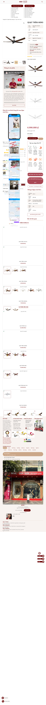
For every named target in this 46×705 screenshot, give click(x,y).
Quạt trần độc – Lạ (14, 10)
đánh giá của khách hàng (7, 155)
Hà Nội (9, 447)
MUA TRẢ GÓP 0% (35, 180)
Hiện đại (34, 197)
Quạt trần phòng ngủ (28, 14)
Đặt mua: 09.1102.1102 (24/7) (36, 174)
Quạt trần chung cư (28, 10)
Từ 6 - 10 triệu (35, 35)
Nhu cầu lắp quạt (29, 5)
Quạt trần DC (7, 142)
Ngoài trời (35, 38)
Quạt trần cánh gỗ (27, 17)
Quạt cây (13, 15)
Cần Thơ (20, 449)
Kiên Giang (25, 449)
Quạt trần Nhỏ (27, 15)
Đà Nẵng (18, 447)
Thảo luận (5, 167)
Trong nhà (39, 38)
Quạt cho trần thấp (28, 7)
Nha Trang (15, 449)
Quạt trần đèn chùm (28, 11)
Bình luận (23, 184)
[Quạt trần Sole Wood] (15, 434)
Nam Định (34, 449)
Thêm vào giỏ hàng (32, 138)
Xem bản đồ (27, 510)
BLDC (40, 200)
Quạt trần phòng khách (28, 13)
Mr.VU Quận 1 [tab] (10, 454)
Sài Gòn (5, 447)
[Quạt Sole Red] (30, 434)
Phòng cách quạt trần (17, 5)
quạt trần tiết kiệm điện (7, 143)
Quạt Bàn (13, 14)
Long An (5, 449)
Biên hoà (23, 447)
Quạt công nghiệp (14, 17)
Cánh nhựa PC (35, 29)
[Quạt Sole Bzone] (7, 434)
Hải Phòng (13, 447)
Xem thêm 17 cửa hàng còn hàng (35, 186)
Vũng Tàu (27, 447)
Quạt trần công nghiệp (28, 8)
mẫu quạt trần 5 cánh (16, 91)
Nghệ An (37, 447)
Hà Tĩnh (29, 449)
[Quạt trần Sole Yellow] (23, 434)
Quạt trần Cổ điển (14, 8)
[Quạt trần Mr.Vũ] (23, 2)
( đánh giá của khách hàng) (37, 56)
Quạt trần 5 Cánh (36, 32)
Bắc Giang (32, 447)
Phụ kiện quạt (13, 11)
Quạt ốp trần (13, 12)
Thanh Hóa (10, 449)
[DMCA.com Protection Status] (27, 441)
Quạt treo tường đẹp (15, 13)
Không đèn (35, 40)
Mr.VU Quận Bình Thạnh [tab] (12, 458)
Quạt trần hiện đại (14, 7)
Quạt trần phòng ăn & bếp (29, 12)
